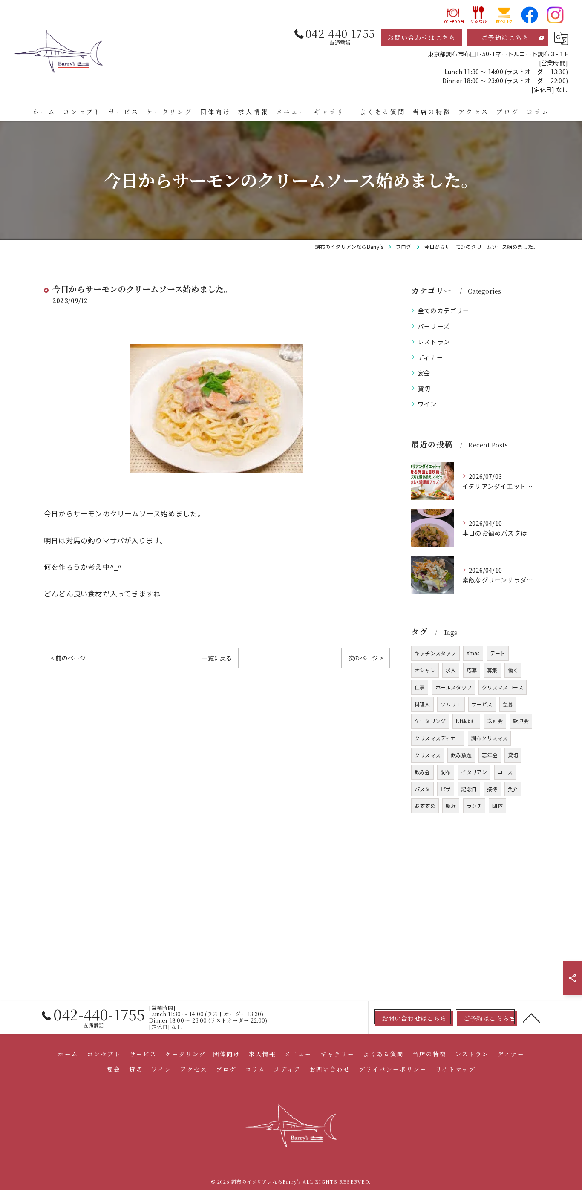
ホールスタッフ (453, 687)
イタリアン (474, 771)
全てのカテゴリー (444, 310)
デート (498, 653)
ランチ (474, 805)
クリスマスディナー (438, 737)
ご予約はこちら (505, 37)
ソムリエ (451, 704)
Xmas (473, 653)
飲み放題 (461, 754)
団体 (497, 805)
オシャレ (425, 670)
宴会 (424, 372)
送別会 (495, 720)
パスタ (422, 788)
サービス (482, 704)
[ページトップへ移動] (531, 1017)
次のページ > (365, 658)
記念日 (469, 788)
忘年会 (490, 754)
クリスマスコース (502, 687)
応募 (472, 670)
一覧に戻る (217, 658)
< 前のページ (68, 658)
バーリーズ (433, 326)
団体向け (466, 720)
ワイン (427, 403)
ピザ (446, 788)
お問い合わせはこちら (422, 37)
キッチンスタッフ (435, 653)
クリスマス (428, 754)
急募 (508, 704)
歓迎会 (521, 720)
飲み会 (422, 771)
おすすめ (425, 805)
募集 (492, 670)
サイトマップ (455, 1069)
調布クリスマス (489, 737)
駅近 (451, 805)
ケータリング (430, 720)
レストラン (434, 341)
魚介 (513, 788)
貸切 (424, 388)
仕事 (420, 687)
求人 (451, 670)
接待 (492, 788)
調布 (446, 771)
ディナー (430, 357)
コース (505, 771)
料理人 (422, 704)
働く (513, 670)
